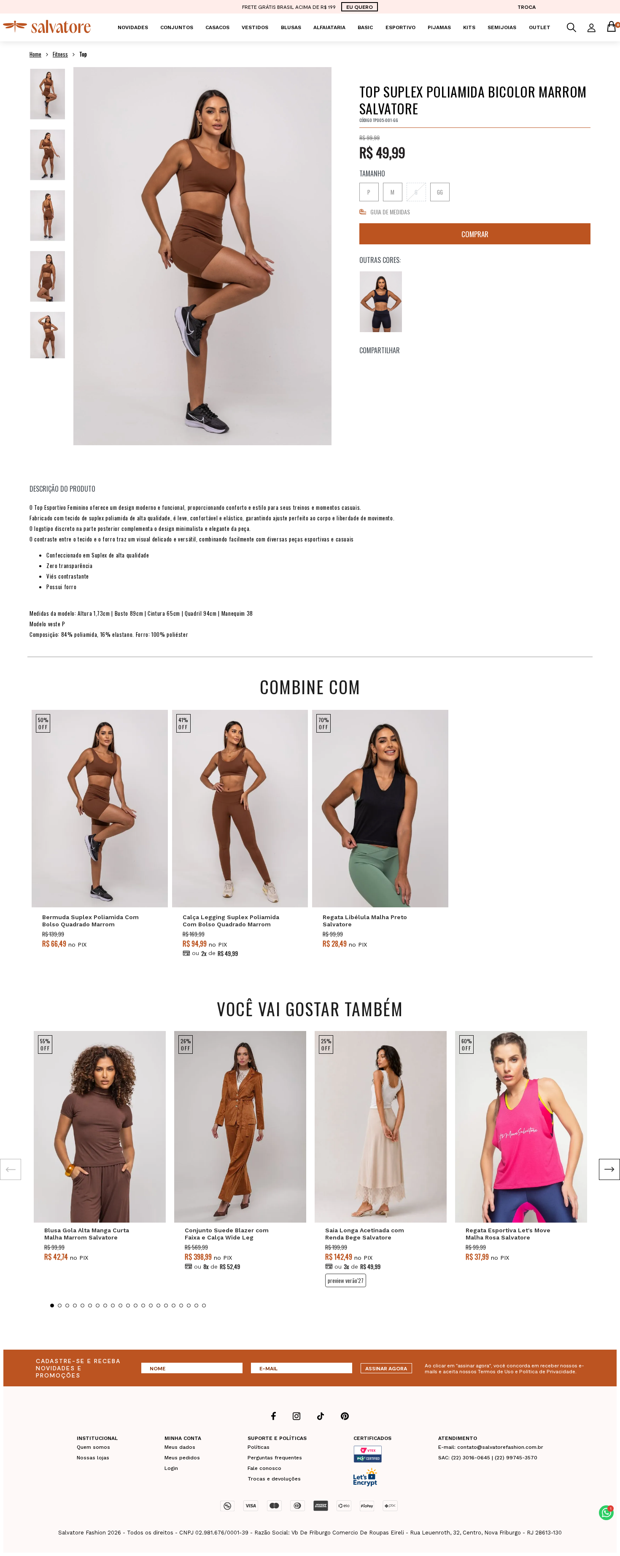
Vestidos (255, 27)
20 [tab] (196, 1305)
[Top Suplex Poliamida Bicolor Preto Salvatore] (381, 302)
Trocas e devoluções (274, 1479)
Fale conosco (264, 1468)
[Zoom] (47, 94)
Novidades (133, 27)
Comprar (474, 233)
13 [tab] (143, 1305)
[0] (611, 27)
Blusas (291, 27)
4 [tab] (75, 1305)
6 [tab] (90, 1305)
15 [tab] (158, 1305)
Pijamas (439, 27)
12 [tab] (135, 1305)
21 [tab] (204, 1305)
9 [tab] (113, 1305)
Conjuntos (176, 27)
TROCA (527, 7)
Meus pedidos (182, 1458)
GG (440, 192)
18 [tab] (181, 1305)
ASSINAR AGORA (386, 1368)
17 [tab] (173, 1305)
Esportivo (400, 27)
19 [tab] (189, 1305)
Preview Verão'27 (346, 1280)
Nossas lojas (93, 1458)
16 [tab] (166, 1305)
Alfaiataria (329, 27)
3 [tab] (67, 1305)
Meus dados (179, 1447)
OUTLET (539, 27)
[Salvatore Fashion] (47, 31)
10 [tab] (120, 1305)
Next (609, 1169)
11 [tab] (128, 1305)
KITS (469, 27)
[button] (606, 1512)
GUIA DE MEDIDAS (390, 211)
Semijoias (502, 27)
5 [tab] (82, 1305)
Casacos (217, 27)
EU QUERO (359, 7)
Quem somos (93, 1447)
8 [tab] (105, 1305)
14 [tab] (151, 1305)
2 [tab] (60, 1305)
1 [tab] (52, 1305)
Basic (365, 27)
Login (171, 1468)
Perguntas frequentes (275, 1458)
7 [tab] (98, 1305)
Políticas (259, 1447)
